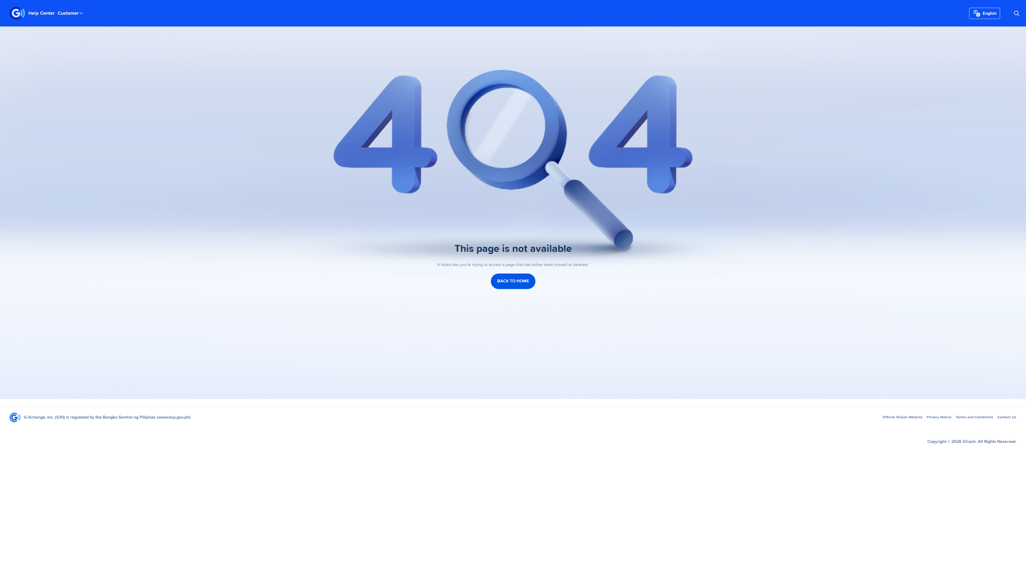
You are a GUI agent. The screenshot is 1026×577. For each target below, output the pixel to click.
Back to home (513, 281)
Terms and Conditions (974, 417)
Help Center (41, 13)
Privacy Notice (939, 417)
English (990, 13)
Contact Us (1006, 417)
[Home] (17, 13)
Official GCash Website (902, 417)
